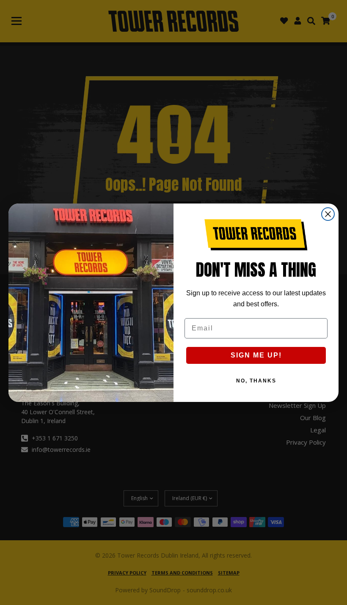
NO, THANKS (256, 381)
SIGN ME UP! (256, 355)
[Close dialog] (328, 214)
